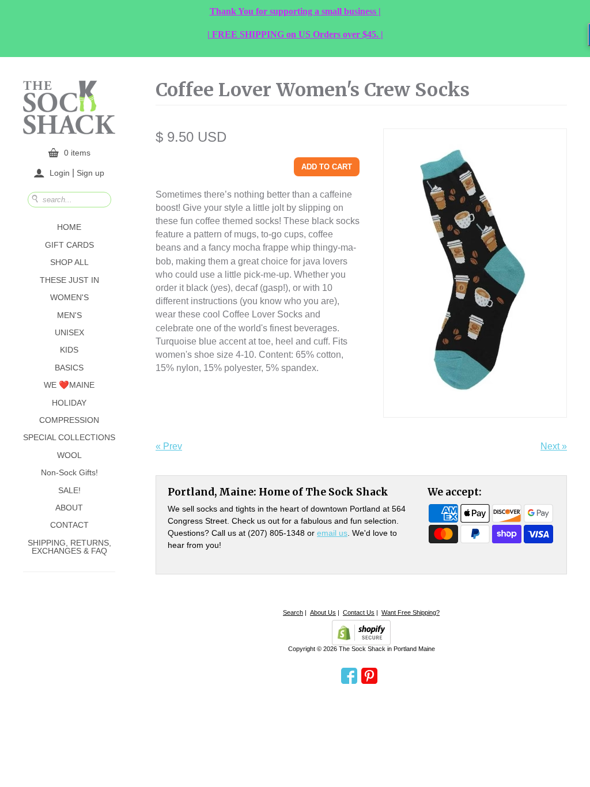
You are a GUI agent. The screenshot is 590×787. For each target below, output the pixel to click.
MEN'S (69, 315)
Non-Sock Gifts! (69, 472)
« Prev (169, 446)
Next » (553, 446)
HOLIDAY (69, 402)
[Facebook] (349, 676)
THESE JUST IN (69, 280)
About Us (323, 612)
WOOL (69, 455)
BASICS (69, 367)
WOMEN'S (69, 297)
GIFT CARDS (69, 244)
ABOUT (69, 507)
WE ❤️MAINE (69, 384)
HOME (69, 227)
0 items (77, 153)
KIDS (69, 349)
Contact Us (359, 612)
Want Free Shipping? (410, 612)
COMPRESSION (69, 420)
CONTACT (69, 524)
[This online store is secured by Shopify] (361, 632)
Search (293, 612)
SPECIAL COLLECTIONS (69, 437)
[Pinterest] (369, 676)
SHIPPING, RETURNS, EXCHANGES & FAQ (69, 546)
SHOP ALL (69, 262)
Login (60, 172)
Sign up (90, 172)
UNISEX (69, 332)
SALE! (69, 490)
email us (332, 533)
